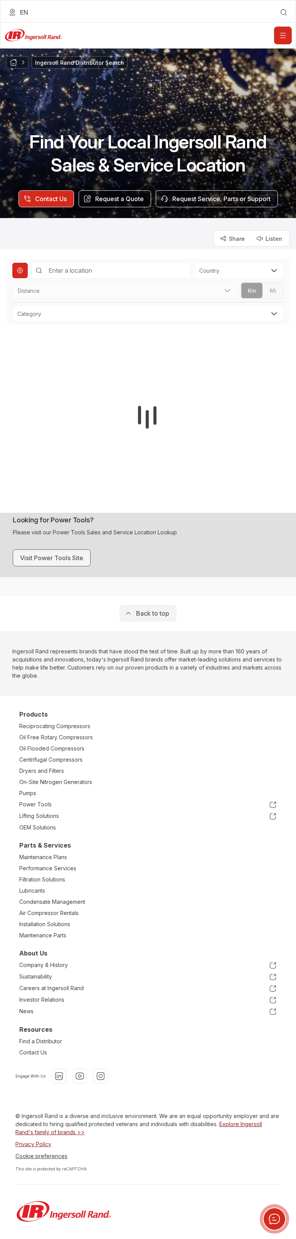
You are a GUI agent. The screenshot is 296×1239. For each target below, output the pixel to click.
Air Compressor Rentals (49, 913)
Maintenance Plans (43, 857)
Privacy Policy (33, 1144)
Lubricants (32, 890)
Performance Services (47, 868)
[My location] (20, 270)
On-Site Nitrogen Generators (55, 782)
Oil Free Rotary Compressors (56, 737)
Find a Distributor (40, 1041)
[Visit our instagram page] (100, 1076)
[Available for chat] (274, 1219)
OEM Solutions (37, 827)
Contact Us (33, 1052)
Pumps (27, 793)
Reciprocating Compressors (54, 726)
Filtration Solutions (42, 879)
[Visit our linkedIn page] (59, 1076)
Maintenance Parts (42, 935)
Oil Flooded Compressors (51, 748)
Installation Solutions (44, 924)
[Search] (39, 270)
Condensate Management (52, 901)
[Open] (283, 35)
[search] (284, 12)
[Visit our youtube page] (79, 1076)
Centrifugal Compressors (50, 759)
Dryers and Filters (41, 770)
